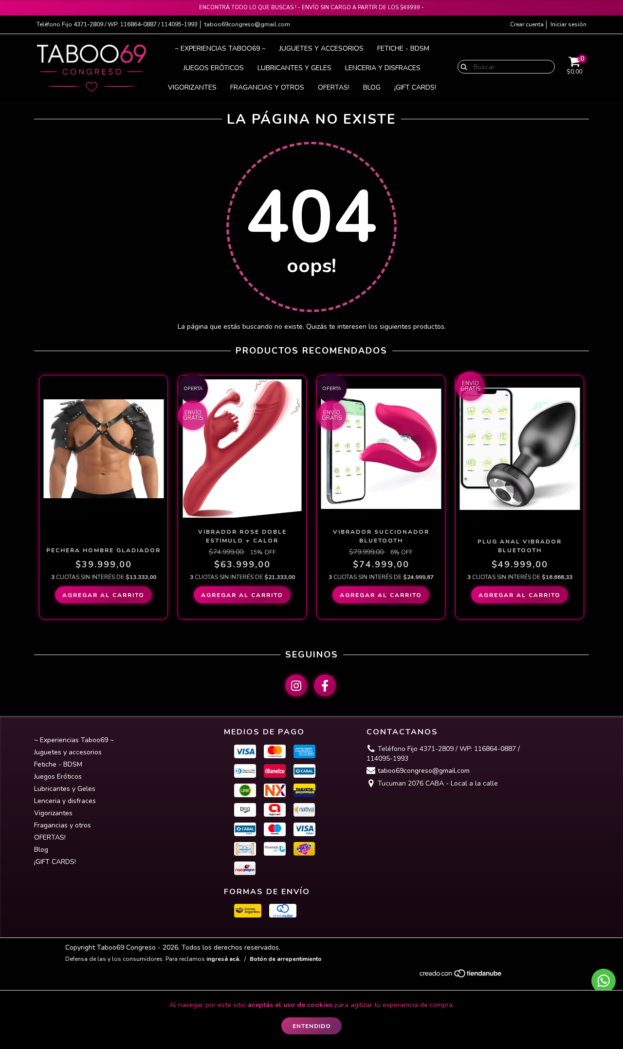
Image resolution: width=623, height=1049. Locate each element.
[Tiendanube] (461, 976)
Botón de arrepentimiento (286, 959)
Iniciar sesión (568, 24)
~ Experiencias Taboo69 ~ (220, 48)
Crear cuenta (527, 24)
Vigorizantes (192, 87)
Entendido (312, 1026)
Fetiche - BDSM (403, 48)
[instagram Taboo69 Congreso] (296, 685)
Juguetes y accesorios (321, 48)
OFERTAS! (333, 87)
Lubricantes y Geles (294, 68)
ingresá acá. (223, 959)
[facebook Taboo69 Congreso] (325, 685)
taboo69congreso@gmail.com (247, 24)
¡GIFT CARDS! (415, 87)
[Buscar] (462, 66)
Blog (372, 87)
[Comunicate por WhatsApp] (603, 981)
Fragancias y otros (267, 87)
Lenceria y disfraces (383, 68)
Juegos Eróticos (213, 68)
